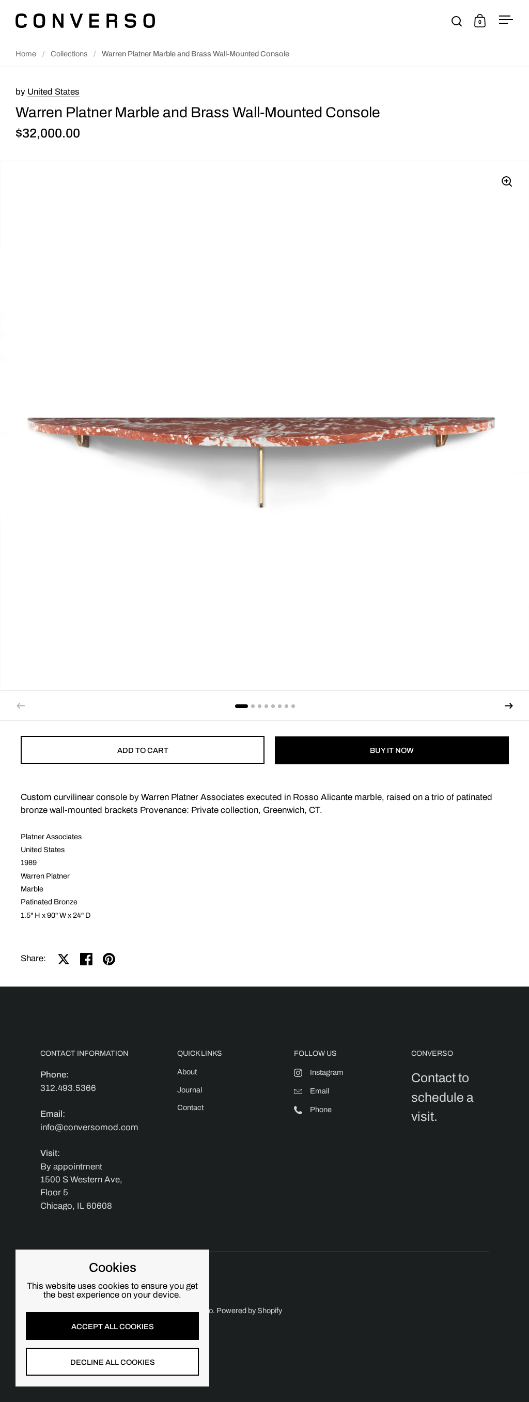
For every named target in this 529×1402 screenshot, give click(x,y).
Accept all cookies (112, 1326)
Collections (69, 54)
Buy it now (392, 750)
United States (53, 92)
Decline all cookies (112, 1362)
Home (25, 54)
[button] (509, 706)
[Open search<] (457, 21)
